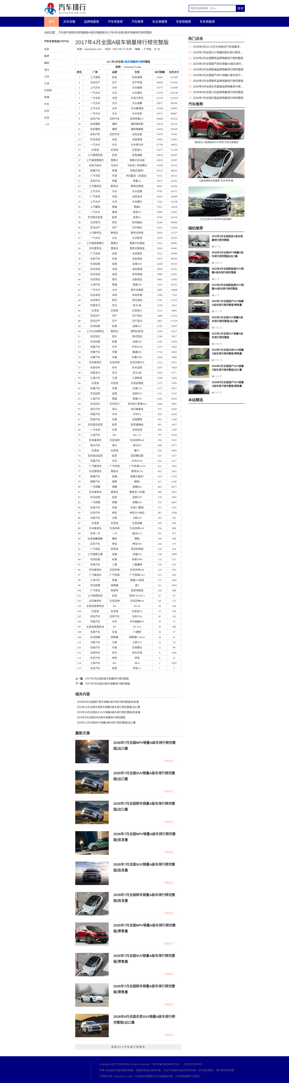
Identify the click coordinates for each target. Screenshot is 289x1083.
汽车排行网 (62, 1069)
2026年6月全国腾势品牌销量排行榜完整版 (218, 58)
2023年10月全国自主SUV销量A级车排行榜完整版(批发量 (108, 712)
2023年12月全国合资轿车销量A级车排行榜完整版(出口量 (108, 707)
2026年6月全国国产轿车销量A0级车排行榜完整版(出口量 (227, 63)
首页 (52, 21)
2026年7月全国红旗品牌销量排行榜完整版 (218, 97)
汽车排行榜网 (66, 32)
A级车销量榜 (96, 32)
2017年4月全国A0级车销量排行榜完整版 (107, 683)
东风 (46, 117)
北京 (46, 110)
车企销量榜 (159, 21)
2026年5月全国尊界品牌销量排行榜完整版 (218, 80)
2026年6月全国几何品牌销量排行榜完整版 (218, 92)
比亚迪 (48, 90)
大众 (46, 104)
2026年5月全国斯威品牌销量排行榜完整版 (218, 69)
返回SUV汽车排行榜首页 (128, 1047)
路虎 (46, 56)
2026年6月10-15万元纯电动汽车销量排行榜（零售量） (225, 46)
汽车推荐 (137, 21)
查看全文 (169, 761)
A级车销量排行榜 (133, 61)
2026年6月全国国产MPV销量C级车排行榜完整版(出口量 (226, 75)
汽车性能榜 (115, 21)
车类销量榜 (183, 21)
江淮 (46, 83)
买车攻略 (69, 21)
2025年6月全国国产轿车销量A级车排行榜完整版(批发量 (108, 701)
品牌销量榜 (91, 21)
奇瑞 (46, 97)
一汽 (46, 124)
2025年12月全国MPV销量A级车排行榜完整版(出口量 (106, 722)
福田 (46, 62)
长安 (46, 49)
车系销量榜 (207, 21)
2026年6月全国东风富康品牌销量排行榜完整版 (221, 86)
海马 (46, 69)
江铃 (46, 76)
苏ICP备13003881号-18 (166, 1064)
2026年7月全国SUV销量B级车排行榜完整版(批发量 (223, 52)
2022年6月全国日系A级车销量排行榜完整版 (101, 717)
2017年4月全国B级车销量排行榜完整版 (107, 678)
